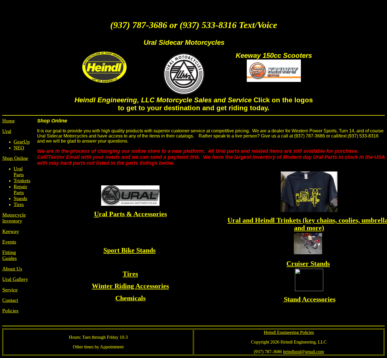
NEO (19, 148)
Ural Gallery (15, 279)
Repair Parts (20, 189)
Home (8, 121)
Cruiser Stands (308, 263)
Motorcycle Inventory (14, 218)
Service (10, 290)
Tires (19, 204)
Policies (10, 310)
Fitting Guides (9, 255)
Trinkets (22, 180)
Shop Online (15, 158)
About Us (12, 269)
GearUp (22, 142)
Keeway (10, 231)
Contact (10, 300)
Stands (20, 198)
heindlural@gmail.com (303, 351)
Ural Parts (19, 171)
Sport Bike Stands (129, 250)
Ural (6, 131)
